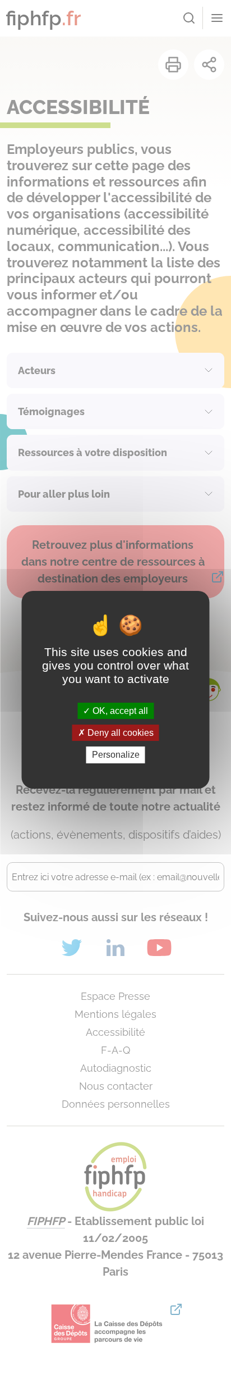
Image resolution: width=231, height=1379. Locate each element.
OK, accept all (119, 711)
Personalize (116, 754)
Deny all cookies (119, 733)
